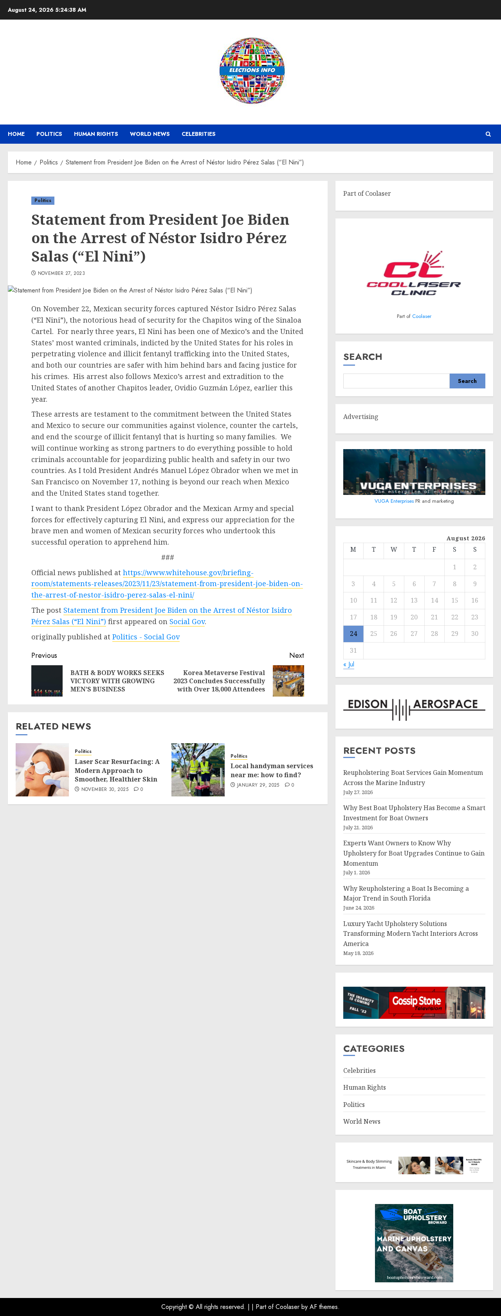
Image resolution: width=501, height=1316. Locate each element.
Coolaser (421, 316)
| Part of (264, 1306)
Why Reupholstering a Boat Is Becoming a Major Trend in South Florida (406, 893)
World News (150, 134)
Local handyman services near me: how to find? (272, 770)
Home (16, 134)
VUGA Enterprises (395, 501)
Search (362, 356)
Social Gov (187, 621)
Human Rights (96, 134)
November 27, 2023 (61, 274)
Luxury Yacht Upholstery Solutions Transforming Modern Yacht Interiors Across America (410, 933)
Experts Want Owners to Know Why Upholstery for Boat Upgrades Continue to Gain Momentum (414, 853)
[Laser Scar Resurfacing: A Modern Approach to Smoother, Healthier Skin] (42, 769)
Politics (49, 134)
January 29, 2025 (258, 785)
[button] (488, 134)
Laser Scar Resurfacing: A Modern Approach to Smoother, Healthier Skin (117, 770)
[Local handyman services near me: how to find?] (198, 769)
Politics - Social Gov (146, 636)
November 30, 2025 (104, 790)
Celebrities (199, 134)
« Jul (348, 664)
